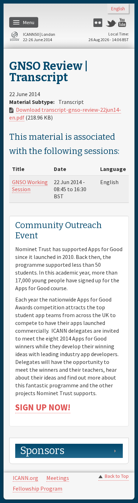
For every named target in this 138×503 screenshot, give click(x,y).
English (118, 9)
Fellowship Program (37, 488)
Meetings (57, 477)
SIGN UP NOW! (42, 407)
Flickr (98, 22)
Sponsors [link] (42, 450)
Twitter (111, 22)
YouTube (123, 22)
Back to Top (117, 476)
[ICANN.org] (14, 37)
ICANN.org (25, 477)
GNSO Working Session (30, 185)
